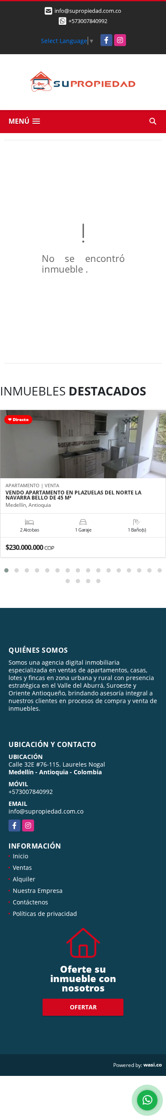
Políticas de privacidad (45, 914)
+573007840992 (88, 21)
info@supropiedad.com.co (46, 811)
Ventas (22, 867)
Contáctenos (30, 902)
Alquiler (24, 879)
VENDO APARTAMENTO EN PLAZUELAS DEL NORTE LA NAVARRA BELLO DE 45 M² (73, 495)
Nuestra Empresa (38, 890)
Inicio (20, 856)
